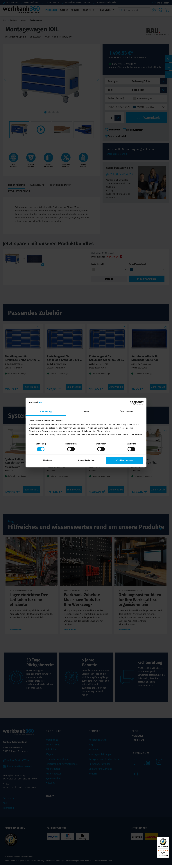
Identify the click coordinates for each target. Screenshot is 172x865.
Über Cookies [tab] (126, 411)
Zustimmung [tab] (46, 411)
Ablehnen (47, 460)
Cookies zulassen (124, 460)
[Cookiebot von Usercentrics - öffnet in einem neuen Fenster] (132, 403)
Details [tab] (86, 411)
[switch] (71, 449)
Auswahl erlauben (86, 460)
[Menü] (167, 838)
